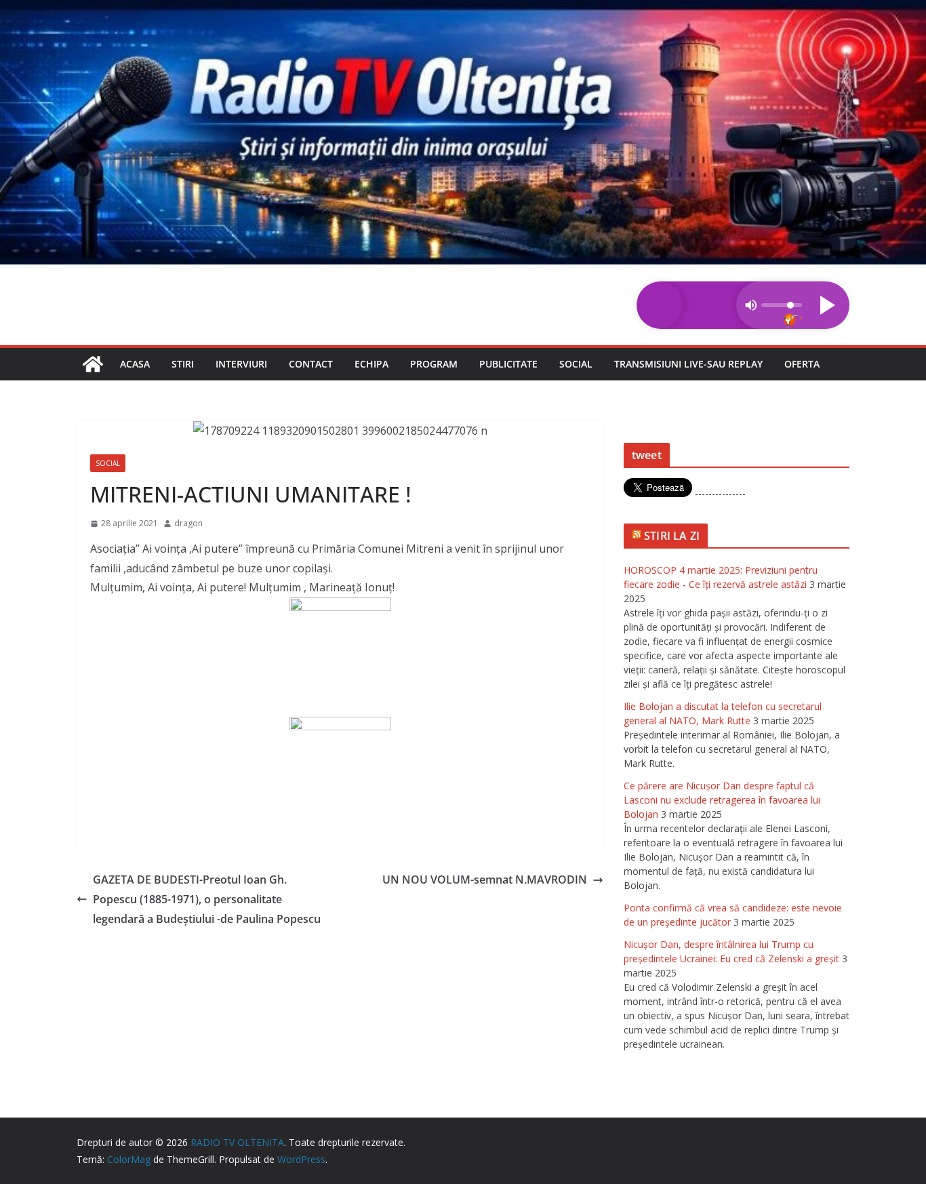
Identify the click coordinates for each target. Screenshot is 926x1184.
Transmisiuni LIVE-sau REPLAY (688, 363)
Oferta (802, 363)
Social (575, 363)
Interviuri (241, 363)
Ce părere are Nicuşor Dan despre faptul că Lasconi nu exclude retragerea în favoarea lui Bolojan (722, 800)
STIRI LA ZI (672, 535)
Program (434, 363)
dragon (188, 523)
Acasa (135, 363)
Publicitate (508, 363)
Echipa (371, 363)
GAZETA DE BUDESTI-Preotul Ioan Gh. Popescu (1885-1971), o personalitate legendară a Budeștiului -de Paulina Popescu (207, 899)
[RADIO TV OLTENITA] (463, 9)
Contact (311, 363)
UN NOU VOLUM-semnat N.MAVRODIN (484, 879)
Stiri (183, 363)
